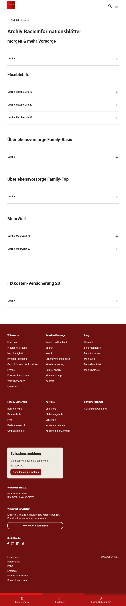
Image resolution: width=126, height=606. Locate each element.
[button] (63, 59)
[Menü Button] (116, 6)
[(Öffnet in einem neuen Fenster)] (8, 543)
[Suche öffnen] (110, 6)
